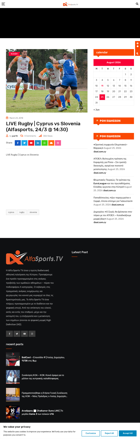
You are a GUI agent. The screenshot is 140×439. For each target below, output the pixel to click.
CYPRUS (11, 212)
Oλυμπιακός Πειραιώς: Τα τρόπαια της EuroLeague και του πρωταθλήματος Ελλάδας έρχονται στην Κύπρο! (112, 183)
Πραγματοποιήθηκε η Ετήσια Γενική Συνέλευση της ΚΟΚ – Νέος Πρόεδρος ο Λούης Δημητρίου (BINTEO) (44, 396)
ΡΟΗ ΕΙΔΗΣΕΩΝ (110, 121)
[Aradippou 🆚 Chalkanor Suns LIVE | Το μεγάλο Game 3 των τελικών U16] (13, 412)
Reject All (109, 433)
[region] (70, 431)
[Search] (137, 3)
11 (102, 86)
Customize (91, 433)
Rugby (21, 212)
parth (15, 136)
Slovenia (33, 212)
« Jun (97, 109)
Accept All (128, 433)
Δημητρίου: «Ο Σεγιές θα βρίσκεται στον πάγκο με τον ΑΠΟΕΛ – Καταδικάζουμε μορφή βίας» (113, 215)
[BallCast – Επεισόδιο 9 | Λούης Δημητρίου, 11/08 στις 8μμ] (13, 359)
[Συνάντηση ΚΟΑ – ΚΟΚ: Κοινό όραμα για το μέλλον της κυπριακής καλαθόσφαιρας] (13, 377)
